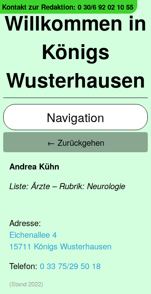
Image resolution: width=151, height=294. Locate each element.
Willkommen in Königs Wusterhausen (75, 51)
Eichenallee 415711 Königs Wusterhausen (60, 240)
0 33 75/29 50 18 (70, 266)
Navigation (75, 117)
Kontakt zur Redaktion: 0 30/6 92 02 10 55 (67, 7)
